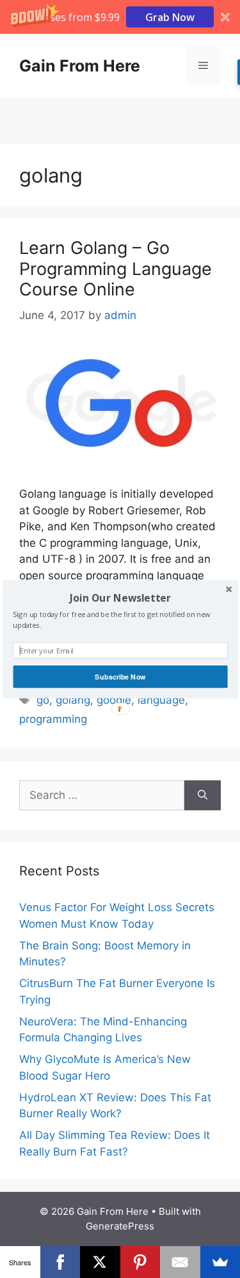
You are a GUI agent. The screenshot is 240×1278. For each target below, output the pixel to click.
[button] (120, 597)
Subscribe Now (120, 676)
